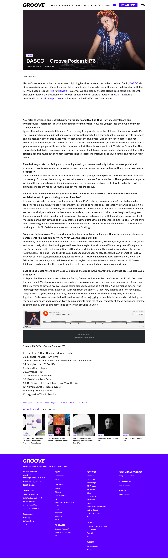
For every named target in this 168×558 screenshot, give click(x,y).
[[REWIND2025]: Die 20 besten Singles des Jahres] (59, 425)
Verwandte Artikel (31, 409)
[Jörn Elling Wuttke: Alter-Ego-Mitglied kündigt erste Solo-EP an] (84, 425)
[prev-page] (24, 447)
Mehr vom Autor (50, 409)
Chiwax (39, 402)
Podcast (30, 55)
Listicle (51, 435)
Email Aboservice (31, 508)
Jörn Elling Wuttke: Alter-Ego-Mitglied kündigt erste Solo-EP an (83, 440)
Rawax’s (62, 91)
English (54, 402)
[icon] (143, 5)
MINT (118, 94)
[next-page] (28, 447)
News (74, 435)
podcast (52, 98)
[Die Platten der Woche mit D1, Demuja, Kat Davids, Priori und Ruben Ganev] (34, 425)
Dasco (46, 402)
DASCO (133, 83)
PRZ (51, 91)
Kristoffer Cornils (35, 66)
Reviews (26, 435)
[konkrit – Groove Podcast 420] (134, 425)
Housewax (64, 402)
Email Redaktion (30, 505)
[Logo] (34, 5)
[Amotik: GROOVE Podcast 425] (109, 425)
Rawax (84, 402)
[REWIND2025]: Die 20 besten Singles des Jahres (58, 439)
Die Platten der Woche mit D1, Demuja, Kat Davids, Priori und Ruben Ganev (33, 440)
